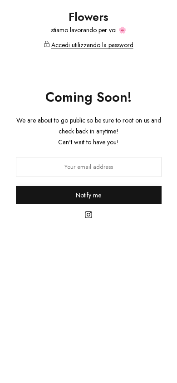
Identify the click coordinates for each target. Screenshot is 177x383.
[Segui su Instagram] (88, 215)
